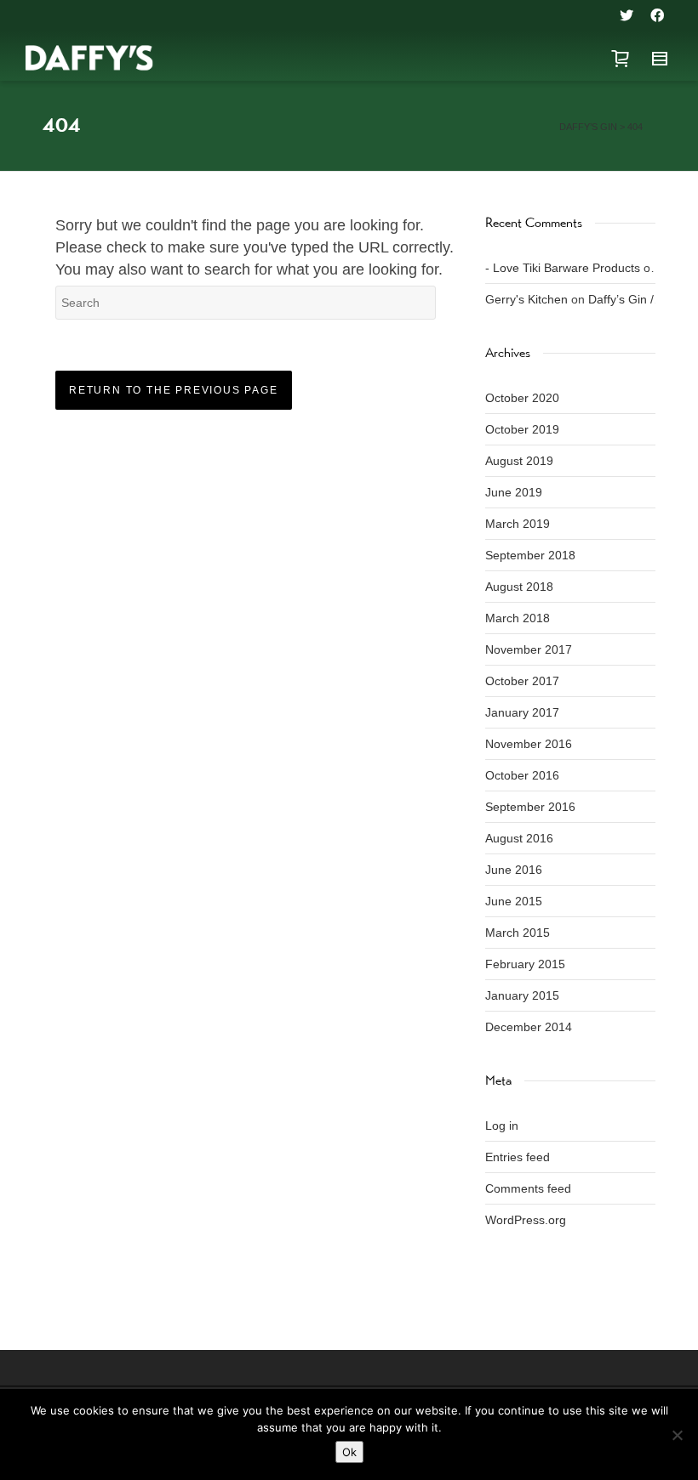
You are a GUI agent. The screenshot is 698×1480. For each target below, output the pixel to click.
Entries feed (517, 1157)
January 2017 (522, 712)
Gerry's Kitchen (526, 299)
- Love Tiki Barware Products (562, 268)
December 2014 (528, 1027)
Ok (349, 1452)
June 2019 (513, 492)
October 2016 (522, 775)
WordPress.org (525, 1220)
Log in (501, 1125)
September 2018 (530, 555)
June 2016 (513, 869)
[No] (676, 1434)
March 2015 (517, 932)
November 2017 (528, 649)
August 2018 (519, 586)
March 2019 (517, 523)
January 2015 (522, 995)
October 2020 (522, 398)
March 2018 (517, 618)
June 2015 (513, 901)
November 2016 (528, 744)
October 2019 (522, 429)
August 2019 (519, 461)
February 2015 (525, 964)
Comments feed (528, 1188)
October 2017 (522, 681)
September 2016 (530, 807)
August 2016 (519, 838)
